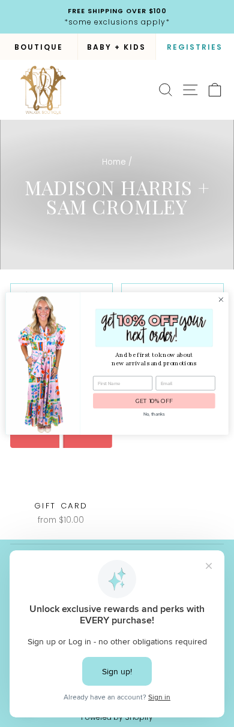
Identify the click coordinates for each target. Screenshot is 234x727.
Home (114, 162)
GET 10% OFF (154, 401)
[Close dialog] (221, 300)
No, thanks (153, 414)
